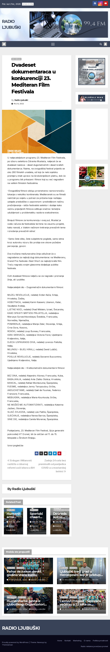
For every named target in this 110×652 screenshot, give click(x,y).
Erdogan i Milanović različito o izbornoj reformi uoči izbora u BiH (21, 464)
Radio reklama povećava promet (94, 646)
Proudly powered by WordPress (15, 642)
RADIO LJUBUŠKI (21, 628)
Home (59, 640)
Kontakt (68, 640)
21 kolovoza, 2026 (18, 580)
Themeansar (7, 645)
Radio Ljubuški (21, 100)
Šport (81, 597)
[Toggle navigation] (53, 44)
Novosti (20, 568)
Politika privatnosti (100, 640)
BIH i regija (16, 59)
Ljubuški (10, 510)
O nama (87, 640)
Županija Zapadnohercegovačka (63, 509)
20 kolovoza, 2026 (71, 580)
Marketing (77, 640)
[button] (101, 44)
